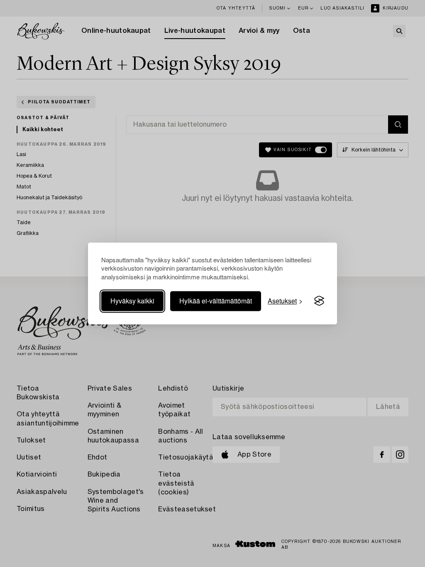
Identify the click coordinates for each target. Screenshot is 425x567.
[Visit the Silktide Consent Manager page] (319, 301)
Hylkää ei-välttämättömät (215, 300)
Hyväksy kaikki (132, 300)
